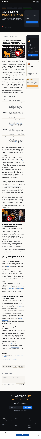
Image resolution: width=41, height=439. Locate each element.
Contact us (29, 429)
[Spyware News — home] (5, 1)
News (16, 425)
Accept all (19, 435)
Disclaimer (29, 425)
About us (29, 420)
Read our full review (32, 57)
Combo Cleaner (19, 123)
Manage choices (34, 435)
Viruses (16, 420)
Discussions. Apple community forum (10, 359)
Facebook (3, 427)
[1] (19, 60)
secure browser (19, 306)
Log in (37, 1)
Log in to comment (20, 384)
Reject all (26, 435)
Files (15, 423)
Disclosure (29, 427)
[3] (22, 160)
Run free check (28, 407)
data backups (10, 343)
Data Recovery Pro (15, 346)
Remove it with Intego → (32, 21)
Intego (16, 141)
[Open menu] (34, 1)
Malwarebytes (11, 124)
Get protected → (33, 55)
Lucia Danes (6, 26)
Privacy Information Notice (32, 423)
